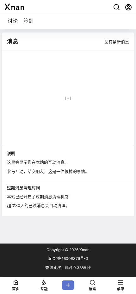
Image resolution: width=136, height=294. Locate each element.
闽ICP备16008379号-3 (68, 258)
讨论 (13, 21)
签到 (28, 21)
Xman (84, 249)
